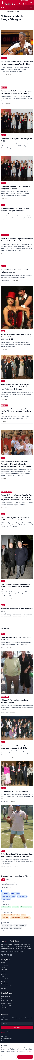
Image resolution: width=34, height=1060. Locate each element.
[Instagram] (8, 955)
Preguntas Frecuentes (7, 1038)
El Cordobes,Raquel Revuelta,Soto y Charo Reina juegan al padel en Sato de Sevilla (17, 855)
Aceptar (25, 1057)
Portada (3, 962)
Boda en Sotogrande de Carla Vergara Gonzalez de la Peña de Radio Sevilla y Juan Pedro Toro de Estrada (15, 386)
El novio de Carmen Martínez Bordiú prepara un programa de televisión (15, 746)
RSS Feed (3, 988)
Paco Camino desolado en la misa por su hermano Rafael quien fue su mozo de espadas (16, 586)
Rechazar (9, 1057)
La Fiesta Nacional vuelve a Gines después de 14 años (16, 638)
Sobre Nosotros (5, 996)
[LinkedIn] (11, 955)
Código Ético (4, 998)
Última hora (4, 965)
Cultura (3, 981)
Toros (2, 976)
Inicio (2, 11)
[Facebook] (2, 955)
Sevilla (3, 967)
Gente (3, 972)
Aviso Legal (4, 1007)
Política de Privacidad (7, 1001)
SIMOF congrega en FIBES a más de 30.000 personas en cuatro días (15, 518)
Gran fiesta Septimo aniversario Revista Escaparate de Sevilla (16, 187)
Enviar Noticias (5, 1041)
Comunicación (5, 979)
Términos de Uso (6, 1005)
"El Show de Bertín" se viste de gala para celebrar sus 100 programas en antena (16, 91)
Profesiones (4, 983)
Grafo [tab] (7, 879)
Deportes (3, 974)
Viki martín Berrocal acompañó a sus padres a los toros (15, 701)
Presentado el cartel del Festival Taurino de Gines (17, 609)
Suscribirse (17, 1027)
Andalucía (4, 969)
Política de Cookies (6, 1003)
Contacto (3, 1010)
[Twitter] (5, 955)
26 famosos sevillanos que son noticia (14, 791)
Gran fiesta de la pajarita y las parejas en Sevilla (16, 139)
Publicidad (4, 1036)
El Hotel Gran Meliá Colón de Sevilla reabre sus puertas (15, 270)
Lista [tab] (3, 879)
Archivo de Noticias (6, 986)
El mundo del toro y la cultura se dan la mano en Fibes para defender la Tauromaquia (15, 210)
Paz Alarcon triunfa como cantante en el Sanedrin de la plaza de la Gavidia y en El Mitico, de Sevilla (16, 336)
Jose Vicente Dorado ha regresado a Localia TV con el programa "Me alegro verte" (16, 411)
